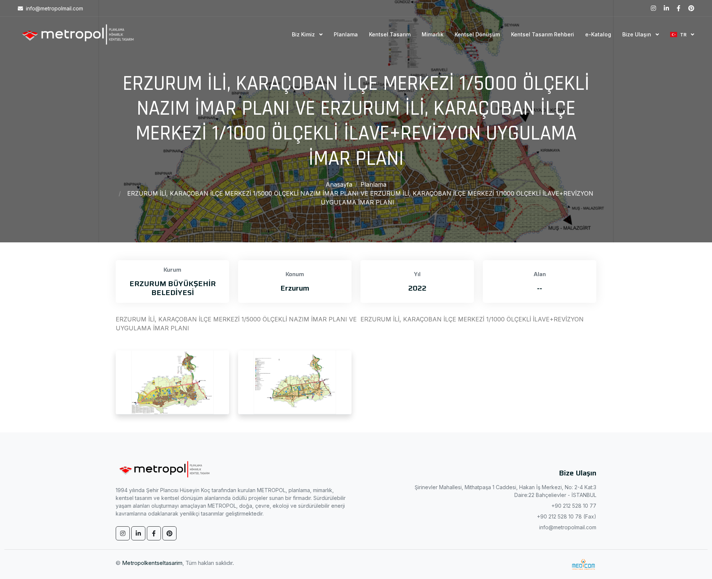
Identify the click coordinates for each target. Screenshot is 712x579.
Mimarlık (433, 34)
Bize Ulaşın (637, 34)
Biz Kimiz (304, 34)
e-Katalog (598, 34)
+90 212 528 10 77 (573, 506)
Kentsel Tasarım (390, 34)
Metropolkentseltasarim (152, 562)
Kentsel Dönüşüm (477, 34)
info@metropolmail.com (567, 527)
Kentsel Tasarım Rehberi (542, 34)
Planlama (346, 34)
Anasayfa (339, 184)
